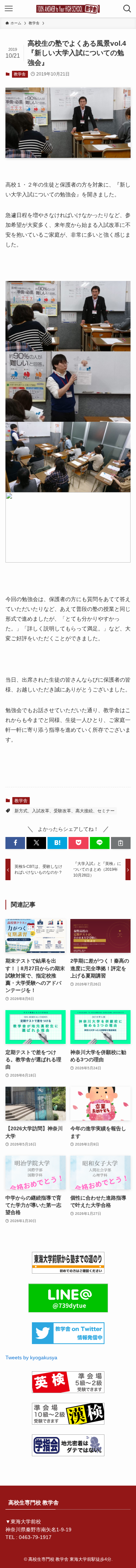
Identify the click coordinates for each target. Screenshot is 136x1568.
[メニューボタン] (8, 8)
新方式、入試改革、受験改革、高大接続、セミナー (65, 810)
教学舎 (20, 74)
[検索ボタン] (127, 8)
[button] (15, 843)
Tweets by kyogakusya (31, 1357)
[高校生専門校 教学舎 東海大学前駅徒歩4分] (68, 8)
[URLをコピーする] (121, 843)
